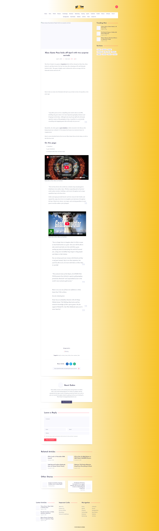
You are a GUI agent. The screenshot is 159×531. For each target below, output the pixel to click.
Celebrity (93, 13)
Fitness (103, 13)
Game (66, 355)
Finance (59, 13)
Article (104, 54)
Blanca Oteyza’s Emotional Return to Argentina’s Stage (47, 518)
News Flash (107, 51)
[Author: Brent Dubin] (60, 384)
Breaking (114, 51)
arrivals (63, 355)
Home (45, 13)
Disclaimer (61, 512)
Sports (87, 13)
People (110, 49)
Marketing (77, 13)
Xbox (79, 355)
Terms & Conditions (64, 514)
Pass (72, 355)
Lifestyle (108, 13)
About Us (61, 506)
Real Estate (72, 16)
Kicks (69, 355)
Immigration (66, 16)
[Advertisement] (67, 82)
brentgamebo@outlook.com (69, 396)
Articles (84, 16)
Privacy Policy (62, 510)
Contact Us (93, 16)
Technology (65, 13)
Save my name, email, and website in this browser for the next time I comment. (62, 436)
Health (98, 13)
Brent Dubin (69, 385)
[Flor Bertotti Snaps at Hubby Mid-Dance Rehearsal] (98, 34)
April (60, 355)
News (50, 13)
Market (99, 54)
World (54, 13)
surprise (75, 355)
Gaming (83, 13)
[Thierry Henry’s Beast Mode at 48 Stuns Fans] (98, 28)
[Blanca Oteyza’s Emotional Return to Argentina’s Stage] (98, 39)
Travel (113, 13)
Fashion (78, 16)
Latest (99, 49)
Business (71, 13)
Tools (88, 16)
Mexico (109, 54)
